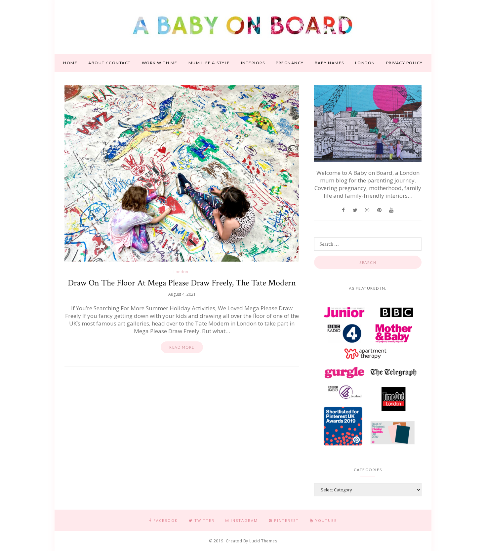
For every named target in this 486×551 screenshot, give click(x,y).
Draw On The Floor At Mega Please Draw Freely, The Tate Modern (182, 282)
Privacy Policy (404, 62)
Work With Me (160, 62)
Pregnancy (290, 62)
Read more (181, 347)
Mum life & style (209, 62)
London (365, 62)
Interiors (253, 62)
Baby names (329, 62)
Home (70, 62)
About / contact (109, 62)
